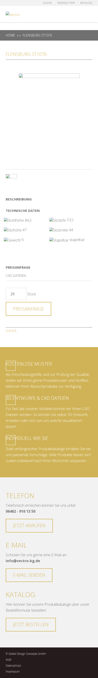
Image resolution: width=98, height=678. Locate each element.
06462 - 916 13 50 (20, 511)
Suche (47, 3)
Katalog (86, 3)
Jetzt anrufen (29, 525)
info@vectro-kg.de (23, 560)
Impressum (13, 671)
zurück (11, 330)
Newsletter (66, 3)
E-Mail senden (29, 575)
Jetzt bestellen (31, 624)
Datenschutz (13, 666)
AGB (8, 660)
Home (10, 35)
